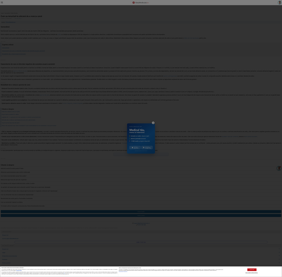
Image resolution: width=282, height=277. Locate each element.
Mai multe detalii (19, 270)
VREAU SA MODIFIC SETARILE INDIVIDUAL (251, 272)
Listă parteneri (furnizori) (123, 271)
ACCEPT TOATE (252, 269)
